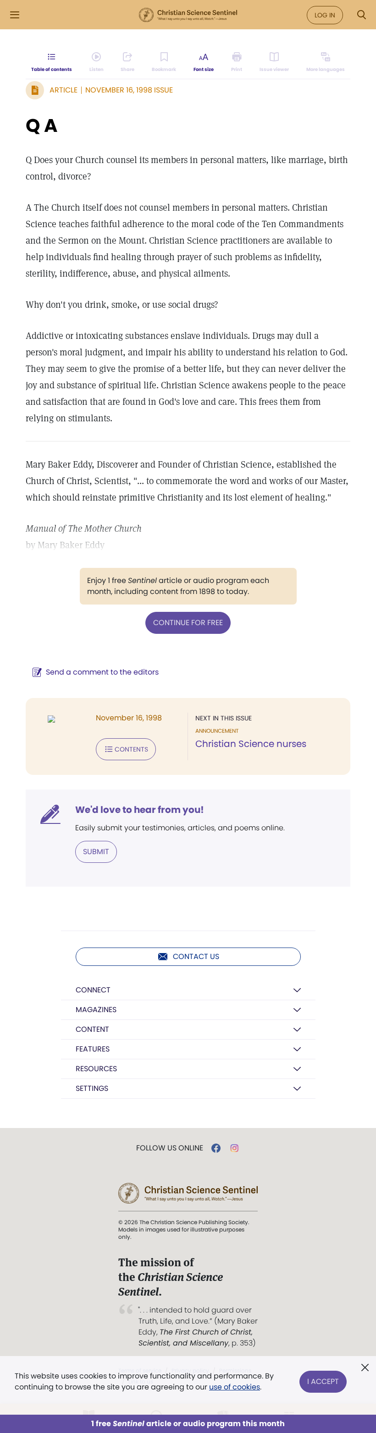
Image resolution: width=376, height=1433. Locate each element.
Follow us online (169, 1148)
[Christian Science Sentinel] (188, 15)
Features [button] (93, 1049)
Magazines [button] (96, 1009)
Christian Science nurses (250, 743)
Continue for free (188, 622)
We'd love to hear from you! (139, 809)
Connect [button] (93, 990)
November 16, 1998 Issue (129, 90)
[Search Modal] (361, 15)
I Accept (323, 1381)
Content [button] (92, 1029)
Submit (96, 851)
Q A (41, 125)
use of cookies (234, 1387)
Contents (131, 749)
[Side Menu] (15, 15)
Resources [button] (96, 1068)
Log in (325, 15)
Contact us (196, 956)
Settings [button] (92, 1088)
